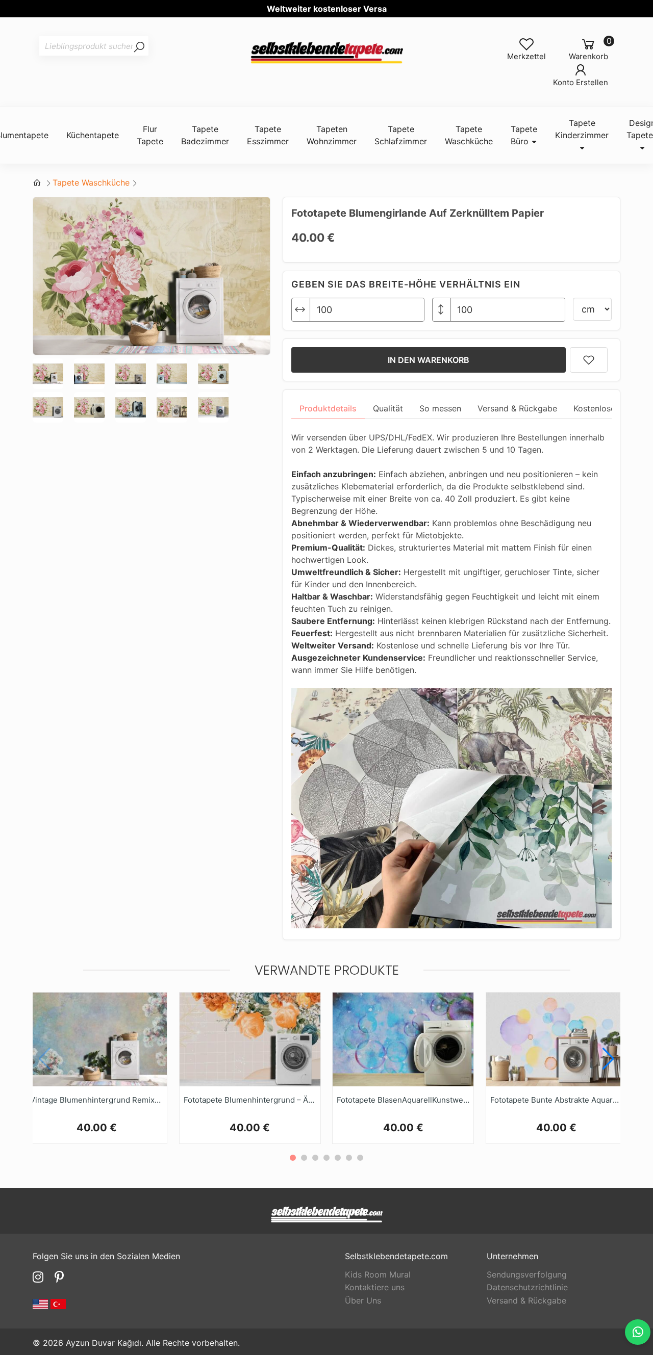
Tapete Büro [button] (524, 135)
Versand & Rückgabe (526, 1300)
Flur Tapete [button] (150, 135)
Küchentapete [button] (92, 135)
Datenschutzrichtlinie (527, 1287)
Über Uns (363, 1300)
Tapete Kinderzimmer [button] (582, 129)
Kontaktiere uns (375, 1287)
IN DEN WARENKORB (428, 360)
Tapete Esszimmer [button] (268, 135)
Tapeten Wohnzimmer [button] (332, 135)
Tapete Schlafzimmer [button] (400, 135)
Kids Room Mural (378, 1274)
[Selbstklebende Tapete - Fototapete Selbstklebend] (326, 53)
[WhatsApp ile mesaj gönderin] (637, 1332)
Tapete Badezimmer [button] (205, 135)
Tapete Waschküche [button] (469, 135)
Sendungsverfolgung (527, 1274)
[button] (608, 1059)
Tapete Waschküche (91, 182)
